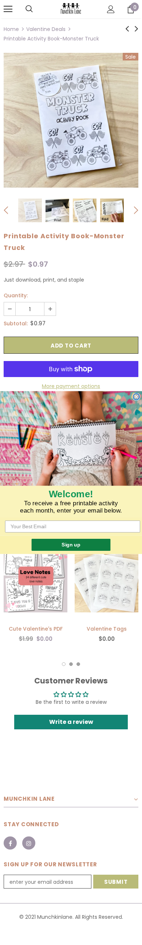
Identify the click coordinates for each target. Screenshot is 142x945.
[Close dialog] (136, 396)
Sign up (71, 545)
